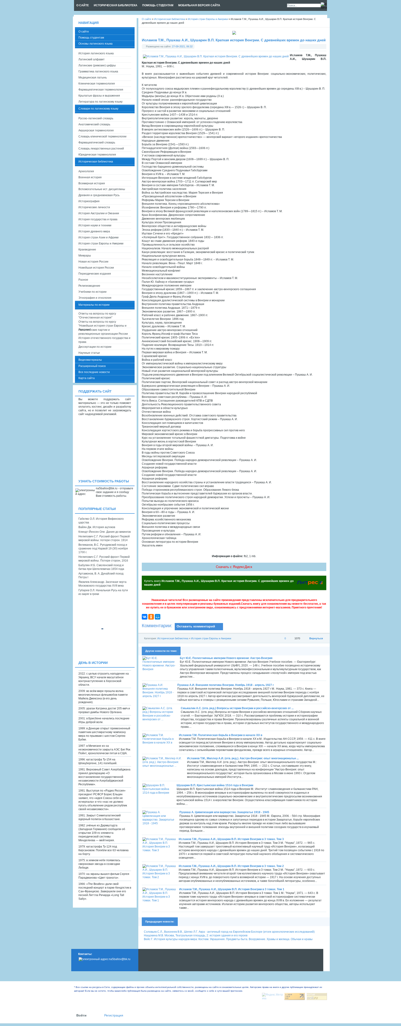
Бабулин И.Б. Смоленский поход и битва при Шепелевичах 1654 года (101, 567)
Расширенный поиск (92, 366)
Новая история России (93, 261)
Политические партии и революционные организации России (103, 331)
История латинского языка (96, 53)
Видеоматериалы (90, 359)
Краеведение (87, 249)
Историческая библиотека (172, 638)
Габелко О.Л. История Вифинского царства (101, 520)
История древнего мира (94, 231)
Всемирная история (91, 183)
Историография (89, 201)
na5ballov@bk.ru (119, 959)
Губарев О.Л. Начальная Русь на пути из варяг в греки (103, 592)
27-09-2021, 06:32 (182, 46)
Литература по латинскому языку (100, 101)
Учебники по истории (92, 291)
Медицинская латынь (92, 77)
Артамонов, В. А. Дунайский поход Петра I (100, 575)
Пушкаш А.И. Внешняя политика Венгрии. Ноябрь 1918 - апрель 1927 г (225, 685)
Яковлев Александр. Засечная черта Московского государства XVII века (102, 583)
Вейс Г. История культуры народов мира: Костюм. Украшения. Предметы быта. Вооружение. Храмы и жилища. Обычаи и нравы (228, 939)
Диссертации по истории (94, 346)
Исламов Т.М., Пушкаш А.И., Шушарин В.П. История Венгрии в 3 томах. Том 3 (231, 839)
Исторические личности (94, 207)
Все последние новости (94, 372)
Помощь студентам (91, 37)
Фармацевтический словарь (96, 142)
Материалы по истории (94, 304)
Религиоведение (89, 285)
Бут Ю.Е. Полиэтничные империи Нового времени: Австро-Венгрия (226, 658)
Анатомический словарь (94, 124)
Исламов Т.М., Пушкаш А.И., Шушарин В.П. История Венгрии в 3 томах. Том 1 (231, 889)
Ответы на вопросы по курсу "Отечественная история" (97, 315)
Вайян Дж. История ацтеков (96, 527)
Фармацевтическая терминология (100, 89)
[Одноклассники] (151, 617)
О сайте (83, 31)
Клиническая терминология (96, 83)
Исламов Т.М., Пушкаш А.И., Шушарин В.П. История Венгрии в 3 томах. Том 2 (231, 866)
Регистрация (113, 1015)
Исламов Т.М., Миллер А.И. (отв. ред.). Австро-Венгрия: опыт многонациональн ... (243, 758)
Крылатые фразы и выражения (99, 95)
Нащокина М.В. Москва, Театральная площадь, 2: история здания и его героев (195, 935)
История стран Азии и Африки (98, 237)
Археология (86, 171)
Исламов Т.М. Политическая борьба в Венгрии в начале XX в (220, 735)
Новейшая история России (96, 267)
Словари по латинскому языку (98, 108)
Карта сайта (86, 378)
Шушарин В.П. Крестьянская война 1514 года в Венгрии (215, 785)
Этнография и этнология (94, 297)
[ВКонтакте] (144, 617)
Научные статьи (89, 352)
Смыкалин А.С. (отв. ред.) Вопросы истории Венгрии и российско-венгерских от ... (237, 708)
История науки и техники (94, 225)
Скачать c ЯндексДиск (234, 567)
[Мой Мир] (157, 617)
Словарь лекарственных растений (101, 148)
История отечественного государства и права (104, 340)
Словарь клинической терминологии (102, 136)
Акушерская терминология (96, 130)
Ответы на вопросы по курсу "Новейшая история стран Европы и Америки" (102, 324)
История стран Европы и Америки (211, 638)
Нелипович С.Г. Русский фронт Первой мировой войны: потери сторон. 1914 (104, 538)
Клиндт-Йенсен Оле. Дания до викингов (104, 531)
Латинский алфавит (91, 59)
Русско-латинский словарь (95, 118)
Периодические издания (94, 273)
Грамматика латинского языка (98, 71)
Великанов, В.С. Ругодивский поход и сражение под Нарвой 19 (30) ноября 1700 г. (103, 548)
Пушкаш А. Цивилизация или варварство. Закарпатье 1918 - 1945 (224, 812)
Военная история (90, 177)
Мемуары (84, 255)
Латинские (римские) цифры (97, 65)
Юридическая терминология (97, 154)
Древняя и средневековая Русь (99, 195)
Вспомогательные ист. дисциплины (101, 189)
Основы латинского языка (95, 43)
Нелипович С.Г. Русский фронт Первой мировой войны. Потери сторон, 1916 (104, 558)
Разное (83, 279)
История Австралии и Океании (98, 213)
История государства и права (97, 219)
